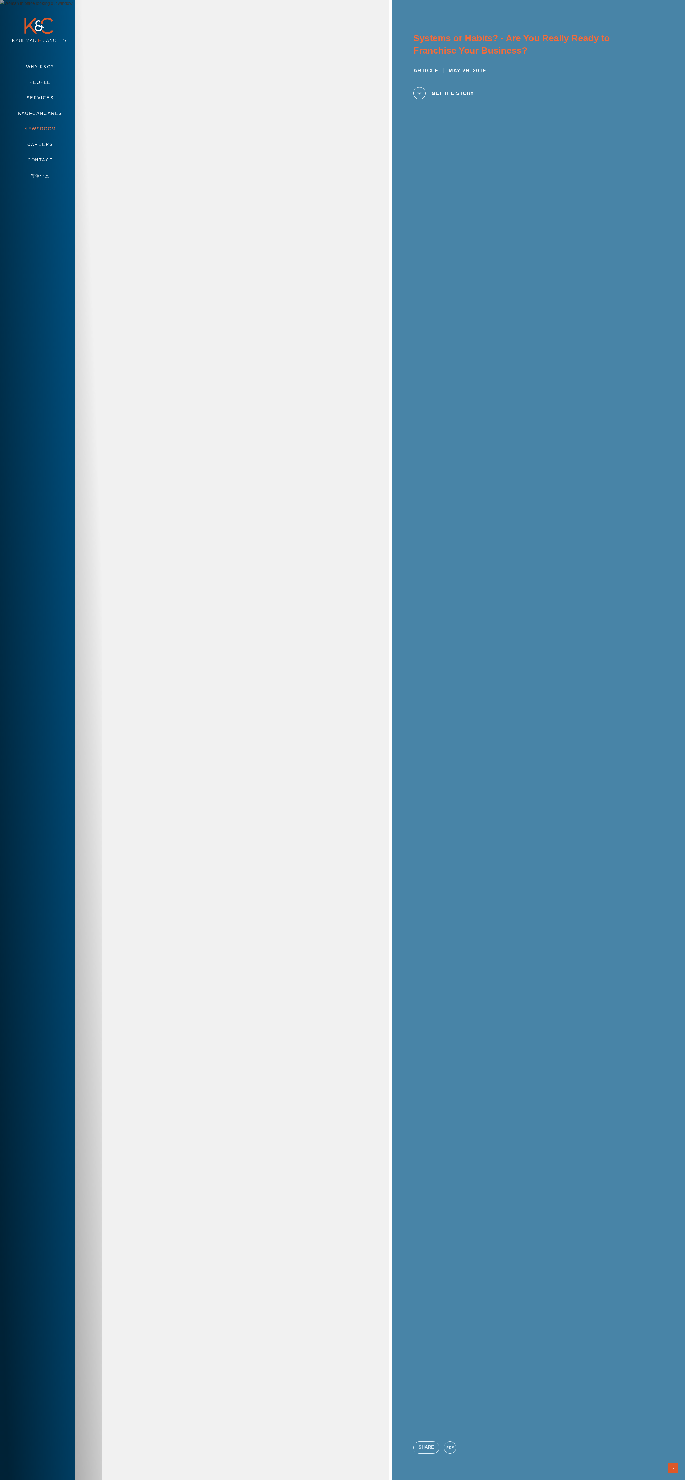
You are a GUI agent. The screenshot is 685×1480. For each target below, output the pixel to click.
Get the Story (453, 93)
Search (40, 192)
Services (40, 98)
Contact (40, 160)
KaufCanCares (40, 113)
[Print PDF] (450, 1447)
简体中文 (40, 176)
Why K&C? (40, 67)
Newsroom (40, 129)
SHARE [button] (426, 1447)
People (40, 82)
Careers (40, 144)
